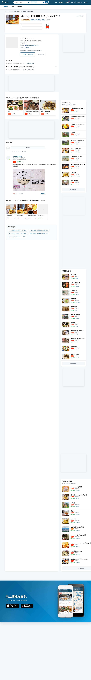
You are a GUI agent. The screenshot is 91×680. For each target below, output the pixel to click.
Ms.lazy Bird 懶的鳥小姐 (33, 45)
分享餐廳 (41, 54)
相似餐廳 (19, 6)
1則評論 (47, 28)
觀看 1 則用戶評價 (28, 54)
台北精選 (10, 11)
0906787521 (28, 47)
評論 (13, 6)
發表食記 (61, 2)
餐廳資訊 (6, 6)
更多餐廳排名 (73, 189)
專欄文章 (73, 2)
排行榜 (85, 2)
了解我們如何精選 (30, 63)
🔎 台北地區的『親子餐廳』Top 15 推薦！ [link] (39, 233)
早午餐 (14, 11)
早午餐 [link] (32, 19)
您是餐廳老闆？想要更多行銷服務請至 (30, 50)
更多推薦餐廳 (73, 363)
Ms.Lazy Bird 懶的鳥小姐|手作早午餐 (39, 16)
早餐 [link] (43, 19)
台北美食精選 (26, 19)
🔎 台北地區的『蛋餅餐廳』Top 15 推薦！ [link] (39, 230)
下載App (67, 2)
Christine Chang (17, 156)
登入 (56, 2)
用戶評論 (9, 142)
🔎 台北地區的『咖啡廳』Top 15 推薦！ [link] (18, 230)
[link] (77, 111)
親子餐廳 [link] (38, 19)
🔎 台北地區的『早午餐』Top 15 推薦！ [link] (18, 233)
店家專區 (78, 2)
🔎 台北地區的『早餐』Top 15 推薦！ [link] (17, 236)
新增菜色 (44, 200)
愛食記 (6, 11)
